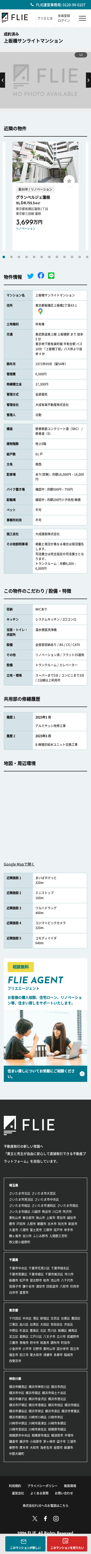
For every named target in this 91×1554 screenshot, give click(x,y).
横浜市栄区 (36, 1411)
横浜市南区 (33, 1392)
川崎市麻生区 (38, 1429)
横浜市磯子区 (18, 1398)
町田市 (65, 1342)
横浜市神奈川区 (39, 1386)
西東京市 (15, 1360)
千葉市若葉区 (18, 1274)
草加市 (61, 1217)
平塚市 (69, 1435)
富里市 (24, 1292)
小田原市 (36, 1441)
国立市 (74, 1348)
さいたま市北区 (19, 1193)
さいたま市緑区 (19, 1211)
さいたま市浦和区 (44, 1205)
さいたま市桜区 (19, 1205)
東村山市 (49, 1348)
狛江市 (24, 1354)
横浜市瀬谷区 (18, 1411)
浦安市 (40, 1286)
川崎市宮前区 (18, 1429)
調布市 (55, 1342)
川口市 (56, 1211)
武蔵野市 (73, 1336)
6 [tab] (41, 257)
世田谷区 (57, 1324)
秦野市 (13, 1447)
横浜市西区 (58, 1386)
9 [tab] (64, 257)
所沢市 (67, 1211)
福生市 (13, 1354)
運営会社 (18, 1493)
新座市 (72, 1223)
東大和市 (36, 1354)
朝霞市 (41, 1223)
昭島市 (44, 1342)
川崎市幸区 (55, 1417)
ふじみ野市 (40, 1235)
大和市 (34, 1447)
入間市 (31, 1223)
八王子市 (49, 1336)
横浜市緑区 (72, 1405)
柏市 (46, 1280)
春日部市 (28, 1217)
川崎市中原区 (18, 1423)
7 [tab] (49, 257)
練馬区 (72, 1330)
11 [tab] (79, 257)
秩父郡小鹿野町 (19, 1242)
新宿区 (44, 1318)
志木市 (52, 1223)
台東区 (65, 1318)
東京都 (13, 1310)
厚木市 (24, 1447)
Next (88, 80)
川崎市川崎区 (38, 1417)
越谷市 (71, 1217)
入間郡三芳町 (58, 1235)
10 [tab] (72, 257)
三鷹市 (13, 1342)
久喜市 (13, 1229)
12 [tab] (87, 257)
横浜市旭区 (55, 1405)
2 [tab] (11, 257)
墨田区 (75, 1318)
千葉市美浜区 (54, 1274)
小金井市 (15, 1348)
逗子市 (61, 1441)
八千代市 (67, 1280)
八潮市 (24, 1229)
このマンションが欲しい (25, 1547)
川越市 (36, 1211)
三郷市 (47, 1229)
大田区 (44, 1324)
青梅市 (24, 1342)
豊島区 (34, 1330)
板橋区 (62, 1330)
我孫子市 (15, 1286)
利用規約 (15, 1485)
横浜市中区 (16, 1392)
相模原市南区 (41, 1435)
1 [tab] (4, 257)
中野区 (13, 1330)
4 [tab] (26, 257)
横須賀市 (57, 1435)
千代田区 (15, 1318)
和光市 (62, 1223)
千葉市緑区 (36, 1274)
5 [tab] (34, 257)
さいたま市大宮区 (44, 1193)
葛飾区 (24, 1336)
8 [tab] (57, 257)
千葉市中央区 (18, 1268)
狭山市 (40, 1217)
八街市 (64, 1286)
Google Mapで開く (19, 864)
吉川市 (27, 1235)
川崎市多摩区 (57, 1423)
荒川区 (52, 1330)
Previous (2, 80)
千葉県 (13, 1259)
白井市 (13, 1292)
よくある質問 (39, 1493)
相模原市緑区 (57, 1429)
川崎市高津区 (38, 1423)
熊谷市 (46, 1211)
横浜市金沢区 (38, 1398)
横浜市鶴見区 (18, 1386)
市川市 (69, 1274)
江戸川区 (36, 1336)
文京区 (55, 1318)
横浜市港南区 (38, 1405)
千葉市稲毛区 (60, 1268)
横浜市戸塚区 (18, 1405)
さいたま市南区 (67, 1205)
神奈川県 (15, 1378)
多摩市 (58, 1354)
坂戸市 (58, 1229)
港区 (36, 1318)
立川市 (61, 1336)
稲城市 (68, 1354)
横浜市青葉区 (70, 1411)
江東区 (13, 1324)
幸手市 (68, 1229)
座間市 (58, 1447)
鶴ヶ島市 (15, 1235)
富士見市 (36, 1229)
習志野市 (36, 1280)
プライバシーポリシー (42, 1485)
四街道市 (52, 1286)
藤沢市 (24, 1441)
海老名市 (46, 1447)
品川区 (24, 1324)
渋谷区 (68, 1324)
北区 (43, 1330)
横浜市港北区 (57, 1398)
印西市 (74, 1286)
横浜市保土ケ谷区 (54, 1392)
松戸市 (24, 1280)
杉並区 (24, 1330)
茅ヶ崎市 (49, 1441)
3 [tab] (19, 257)
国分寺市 (63, 1348)
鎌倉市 (13, 1441)
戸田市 (21, 1223)
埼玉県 (13, 1185)
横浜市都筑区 (18, 1417)
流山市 (55, 1280)
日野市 (37, 1348)
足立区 (13, 1336)
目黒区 (34, 1324)
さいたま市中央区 (47, 1199)
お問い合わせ (64, 1493)
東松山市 (15, 1217)
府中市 (34, 1342)
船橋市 (13, 1280)
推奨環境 (70, 1485)
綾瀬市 (68, 1447)
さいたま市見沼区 (21, 1199)
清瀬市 (47, 1354)
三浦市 (71, 1441)
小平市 (27, 1348)
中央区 (27, 1318)
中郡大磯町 (16, 1453)
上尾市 (50, 1217)
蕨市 (12, 1223)
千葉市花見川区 (39, 1268)
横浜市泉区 (52, 1411)
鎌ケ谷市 (28, 1286)
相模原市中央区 (19, 1435)
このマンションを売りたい (67, 1547)
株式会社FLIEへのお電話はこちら (46, 1505)
